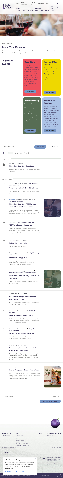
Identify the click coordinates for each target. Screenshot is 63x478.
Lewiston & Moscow (20, 440)
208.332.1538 (53, 466)
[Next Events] (6, 153)
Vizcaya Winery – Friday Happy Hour (22, 333)
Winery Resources (51, 435)
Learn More (50, 92)
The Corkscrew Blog (9, 448)
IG (55, 3)
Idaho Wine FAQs (6, 435)
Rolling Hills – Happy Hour (18, 258)
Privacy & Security (27, 475)
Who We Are (52, 8)
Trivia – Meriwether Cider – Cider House (23, 188)
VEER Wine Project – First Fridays (21, 315)
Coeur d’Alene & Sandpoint (21, 437)
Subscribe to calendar (49, 401)
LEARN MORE (50, 130)
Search (58, 7)
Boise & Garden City (20, 435)
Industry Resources (39, 9)
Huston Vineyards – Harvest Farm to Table (24, 370)
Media (17, 3)
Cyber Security (45, 475)
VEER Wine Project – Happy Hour (21, 225)
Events (30, 10)
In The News (5, 450)
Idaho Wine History (6, 437)
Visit (24, 10)
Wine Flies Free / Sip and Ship (22, 445)
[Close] (35, 459)
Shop (47, 3)
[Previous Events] (3, 153)
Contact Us (33, 3)
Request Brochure (24, 3)
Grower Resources (51, 437)
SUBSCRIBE (5, 452)
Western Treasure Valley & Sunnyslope (24, 443)
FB (53, 3)
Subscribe (41, 3)
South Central (18, 442)
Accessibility (36, 475)
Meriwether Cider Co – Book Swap (21, 166)
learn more (30, 91)
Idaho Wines (18, 9)
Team (53, 450)
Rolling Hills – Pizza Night (18, 243)
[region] (20, 466)
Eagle (17, 438)
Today (11, 153)
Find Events (40, 146)
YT (58, 3)
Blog (47, 10)
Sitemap (18, 475)
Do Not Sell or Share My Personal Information (16, 472)
